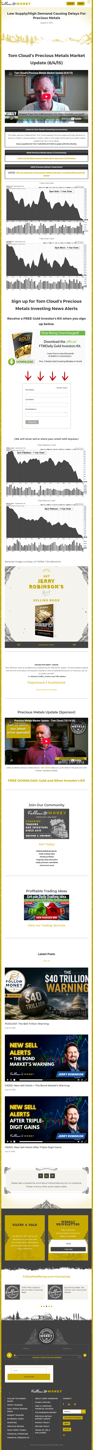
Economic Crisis (15, 1419)
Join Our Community (46, 805)
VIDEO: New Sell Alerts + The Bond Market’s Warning (37, 1085)
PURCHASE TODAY (46, 645)
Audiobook (57, 682)
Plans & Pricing (42, 1402)
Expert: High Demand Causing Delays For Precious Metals (15, 3)
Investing (12, 1422)
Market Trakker (15, 1415)
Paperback (36, 682)
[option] (30, 1293)
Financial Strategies (17, 1434)
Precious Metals (15, 1426)
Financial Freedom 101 (18, 1438)
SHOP (81, 3)
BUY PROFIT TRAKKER (72, 1418)
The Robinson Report (46, 1412)
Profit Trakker (15, 1405)
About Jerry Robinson (46, 1398)
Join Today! (47, 844)
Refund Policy (42, 1426)
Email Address (45, 409)
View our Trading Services (46, 925)
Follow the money (46, 1391)
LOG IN (67, 1429)
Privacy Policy (42, 1422)
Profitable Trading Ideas (46, 891)
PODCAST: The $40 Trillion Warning (27, 1023)
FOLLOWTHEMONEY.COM (53, 1445)
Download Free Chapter (46, 690)
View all (46, 961)
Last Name (29, 399)
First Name (29, 390)
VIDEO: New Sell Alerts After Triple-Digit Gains (33, 1147)
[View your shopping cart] (64, 1435)
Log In (70, 3)
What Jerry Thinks (16, 1430)
